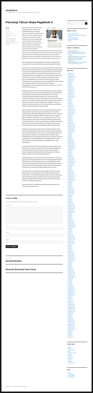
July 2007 (70, 331)
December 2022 (71, 76)
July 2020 (70, 116)
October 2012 (71, 241)
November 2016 (71, 176)
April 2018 (70, 155)
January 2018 (71, 159)
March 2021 (70, 105)
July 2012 (70, 245)
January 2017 (71, 173)
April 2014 (70, 218)
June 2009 (70, 298)
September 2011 (71, 259)
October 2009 (71, 292)
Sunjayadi (8, 44)
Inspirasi (7, 36)
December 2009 (71, 290)
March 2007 (70, 337)
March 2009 (70, 302)
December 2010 (71, 272)
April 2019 (70, 138)
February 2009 (71, 304)
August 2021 (70, 97)
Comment (8, 205)
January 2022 (71, 90)
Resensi (70, 358)
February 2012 (71, 252)
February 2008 (71, 321)
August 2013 (70, 228)
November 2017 (71, 162)
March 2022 (70, 87)
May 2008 (70, 317)
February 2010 (71, 287)
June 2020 (70, 118)
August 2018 (70, 149)
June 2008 (70, 315)
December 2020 (71, 109)
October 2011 (71, 258)
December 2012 (71, 238)
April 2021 (70, 103)
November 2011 (71, 257)
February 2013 (71, 235)
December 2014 (71, 206)
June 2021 (70, 100)
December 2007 (71, 324)
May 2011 (70, 265)
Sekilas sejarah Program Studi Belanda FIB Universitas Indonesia (77, 54)
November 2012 (71, 239)
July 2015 (70, 196)
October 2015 (71, 193)
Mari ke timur (75, 50)
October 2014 (71, 209)
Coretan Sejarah (12, 35)
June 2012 (70, 247)
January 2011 (71, 271)
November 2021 (71, 93)
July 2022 (70, 82)
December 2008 (71, 307)
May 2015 (70, 199)
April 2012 (70, 249)
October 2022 (71, 79)
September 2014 (71, 211)
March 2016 (70, 188)
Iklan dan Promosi (72, 352)
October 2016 (71, 178)
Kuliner (69, 355)
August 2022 (71, 80)
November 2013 (71, 225)
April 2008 (70, 318)
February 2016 (71, 189)
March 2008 (70, 320)
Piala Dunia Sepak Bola (73, 39)
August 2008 (71, 312)
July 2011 (70, 262)
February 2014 (71, 221)
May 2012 (70, 248)
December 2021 (71, 92)
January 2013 (71, 236)
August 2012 (70, 244)
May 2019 (70, 136)
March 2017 (70, 171)
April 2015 (70, 201)
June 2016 (70, 183)
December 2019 (71, 126)
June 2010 (70, 281)
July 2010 (70, 279)
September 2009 (72, 294)
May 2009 (70, 300)
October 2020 (71, 112)
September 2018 (71, 148)
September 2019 (71, 130)
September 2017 (71, 165)
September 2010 (71, 277)
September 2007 (72, 328)
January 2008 (71, 323)
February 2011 (71, 269)
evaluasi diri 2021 (13, 42)
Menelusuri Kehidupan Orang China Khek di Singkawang (75, 59)
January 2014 (71, 222)
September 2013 (71, 226)
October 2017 (71, 163)
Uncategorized (71, 362)
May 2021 (70, 102)
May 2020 (70, 119)
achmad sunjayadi (10, 38)
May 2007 (70, 334)
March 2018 (70, 156)
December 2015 (71, 192)
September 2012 (71, 242)
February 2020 (71, 123)
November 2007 (71, 325)
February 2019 (71, 140)
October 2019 (71, 129)
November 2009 (71, 291)
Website (8, 239)
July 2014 (70, 214)
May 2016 (70, 185)
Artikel (7, 35)
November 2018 (71, 145)
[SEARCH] (86, 23)
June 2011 (70, 264)
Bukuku (69, 348)
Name (7, 225)
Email (8, 232)
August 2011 (70, 261)
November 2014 (71, 208)
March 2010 (70, 285)
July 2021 (70, 99)
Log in (69, 372)
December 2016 (71, 175)
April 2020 (70, 120)
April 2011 (70, 267)
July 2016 (70, 182)
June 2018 (70, 152)
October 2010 (71, 275)
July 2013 (70, 229)
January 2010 (71, 288)
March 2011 (70, 268)
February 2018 (71, 158)
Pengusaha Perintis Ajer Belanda (78, 56)
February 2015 (71, 204)
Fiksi (69, 351)
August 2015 (70, 195)
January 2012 (71, 254)
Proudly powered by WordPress (19, 386)
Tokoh (69, 360)
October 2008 (71, 310)
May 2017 (70, 169)
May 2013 (70, 232)
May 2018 (70, 153)
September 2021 (71, 96)
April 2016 (70, 186)
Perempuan (70, 357)
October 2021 (71, 95)
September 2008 (72, 311)
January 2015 (71, 205)
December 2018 (71, 143)
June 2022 (70, 83)
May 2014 (70, 216)
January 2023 (71, 75)
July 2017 (70, 166)
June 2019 (70, 135)
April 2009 (70, 301)
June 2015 (70, 198)
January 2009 (71, 305)
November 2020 (71, 110)
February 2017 (71, 172)
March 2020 (70, 122)
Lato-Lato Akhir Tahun (73, 38)
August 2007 (71, 330)
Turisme (70, 361)
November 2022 (71, 77)
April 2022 (70, 86)
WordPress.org (71, 377)
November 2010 (71, 274)
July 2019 (70, 133)
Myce (69, 50)
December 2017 (71, 161)
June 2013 (70, 231)
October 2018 (71, 146)
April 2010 (70, 284)
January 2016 (71, 191)
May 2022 (70, 85)
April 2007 (70, 335)
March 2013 (70, 234)
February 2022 (71, 89)
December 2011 (71, 255)
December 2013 (71, 224)
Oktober (70, 41)
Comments (71, 375)
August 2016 (70, 181)
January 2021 (71, 107)
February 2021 (71, 106)
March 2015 (70, 202)
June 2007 (70, 333)
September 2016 (71, 179)
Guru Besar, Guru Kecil (73, 33)
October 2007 (71, 327)
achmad (7, 31)
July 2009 (70, 297)
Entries (70, 374)
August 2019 (70, 132)
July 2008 (70, 314)
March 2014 (70, 219)
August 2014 (70, 212)
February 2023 (71, 73)
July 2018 (70, 150)
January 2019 (71, 142)
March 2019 (70, 139)
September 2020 (72, 113)
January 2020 (71, 125)
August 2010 (70, 278)
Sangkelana (11, 10)
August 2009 (71, 295)
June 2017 (70, 168)
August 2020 (71, 115)
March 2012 (70, 251)
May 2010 (70, 282)
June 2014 (70, 215)
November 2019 (71, 128)
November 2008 (71, 308)
